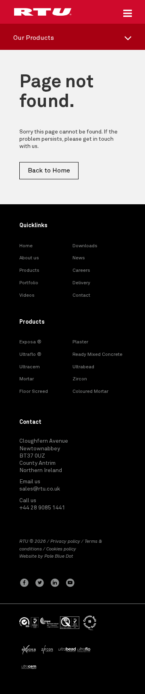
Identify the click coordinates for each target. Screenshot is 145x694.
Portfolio (28, 283)
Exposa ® (30, 342)
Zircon (79, 379)
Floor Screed (33, 391)
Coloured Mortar (90, 391)
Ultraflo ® (30, 354)
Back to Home (49, 170)
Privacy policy (65, 541)
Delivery (81, 283)
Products (29, 270)
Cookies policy (61, 549)
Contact (81, 295)
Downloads (84, 246)
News (78, 258)
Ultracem (29, 367)
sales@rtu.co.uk (39, 489)
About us (29, 258)
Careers (81, 270)
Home (26, 246)
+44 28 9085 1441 (42, 508)
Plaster (80, 342)
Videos (27, 295)
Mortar (26, 379)
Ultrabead (83, 367)
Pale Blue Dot (58, 556)
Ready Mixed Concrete (97, 354)
